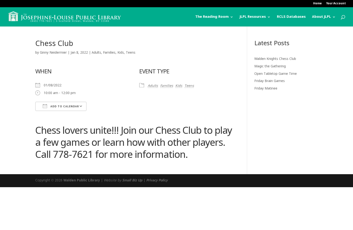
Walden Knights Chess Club (275, 59)
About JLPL (321, 17)
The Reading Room (212, 17)
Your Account (336, 4)
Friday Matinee (265, 88)
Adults (96, 53)
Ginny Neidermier (53, 53)
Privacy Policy (157, 180)
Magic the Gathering (270, 66)
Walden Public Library (81, 180)
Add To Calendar (64, 106)
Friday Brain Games (269, 81)
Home (317, 4)
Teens (130, 53)
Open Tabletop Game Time (275, 74)
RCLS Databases (291, 17)
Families (109, 53)
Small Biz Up (132, 180)
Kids (120, 53)
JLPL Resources (253, 17)
